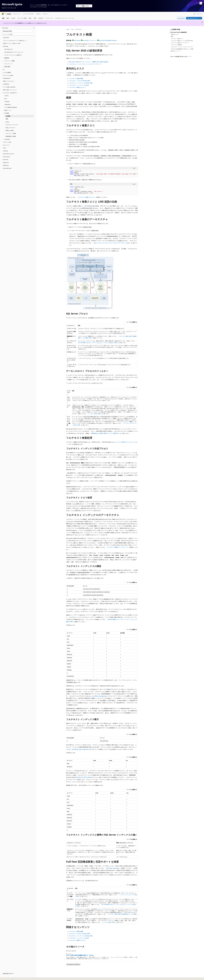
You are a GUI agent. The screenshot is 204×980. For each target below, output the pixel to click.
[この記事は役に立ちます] (189, 56)
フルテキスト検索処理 (176, 45)
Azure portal (181, 18)
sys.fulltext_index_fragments (80, 749)
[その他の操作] (136, 29)
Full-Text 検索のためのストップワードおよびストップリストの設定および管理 (97, 342)
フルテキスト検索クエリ (177, 38)
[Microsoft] (3, 14)
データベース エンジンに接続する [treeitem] (13, 55)
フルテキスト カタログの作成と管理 (79, 81)
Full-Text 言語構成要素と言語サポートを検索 (182, 49)
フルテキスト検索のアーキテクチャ (180, 42)
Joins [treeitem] (5, 98)
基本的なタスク (175, 34)
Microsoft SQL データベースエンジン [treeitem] (13, 52)
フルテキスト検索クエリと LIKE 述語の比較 (182, 40)
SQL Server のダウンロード (194, 18)
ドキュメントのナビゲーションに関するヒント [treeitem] (15, 40)
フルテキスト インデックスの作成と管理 (80, 83)
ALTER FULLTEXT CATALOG (84, 777)
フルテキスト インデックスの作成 (79, 85)
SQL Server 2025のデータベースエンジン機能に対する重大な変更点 (88, 62)
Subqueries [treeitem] (7, 104)
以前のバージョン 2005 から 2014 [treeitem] (11, 43)
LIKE (85, 206)
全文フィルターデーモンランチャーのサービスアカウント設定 (111, 243)
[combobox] (18, 31)
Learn (67, 29)
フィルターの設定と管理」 (95, 413)
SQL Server (78, 29)
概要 (172, 36)
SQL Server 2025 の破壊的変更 (179, 32)
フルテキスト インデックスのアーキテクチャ (182, 47)
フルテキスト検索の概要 (76, 78)
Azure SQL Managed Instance (108, 40)
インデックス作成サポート (121, 442)
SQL (72, 29)
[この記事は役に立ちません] (191, 56)
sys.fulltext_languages (112, 868)
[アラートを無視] (201, 3)
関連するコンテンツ (176, 51)
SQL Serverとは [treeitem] (8, 49)
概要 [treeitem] (7, 119)
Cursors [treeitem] (6, 95)
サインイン (199, 14)
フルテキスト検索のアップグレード (117, 547)
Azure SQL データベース (90, 40)
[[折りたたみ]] (33, 28)
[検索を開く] (194, 13)
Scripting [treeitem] (6, 101)
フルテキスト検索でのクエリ (77, 87)
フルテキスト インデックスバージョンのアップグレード (85, 64)
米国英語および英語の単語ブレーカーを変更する (105, 433)
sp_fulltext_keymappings (99, 696)
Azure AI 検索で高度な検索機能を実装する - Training (79, 955)
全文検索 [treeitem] (8, 116)
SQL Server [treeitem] (6, 37)
